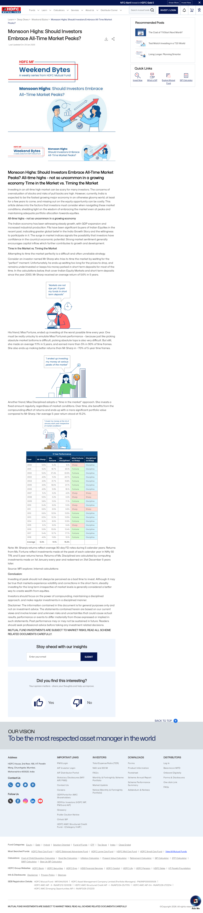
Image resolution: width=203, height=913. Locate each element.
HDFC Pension (143, 868)
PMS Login (62, 763)
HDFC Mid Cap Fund (127, 851)
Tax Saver (102, 844)
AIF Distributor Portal (68, 772)
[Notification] (184, 10)
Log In (167, 763)
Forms (131, 763)
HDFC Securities (55, 868)
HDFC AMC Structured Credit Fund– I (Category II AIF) (72, 825)
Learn (44, 10)
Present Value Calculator (114, 858)
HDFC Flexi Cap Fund (41, 851)
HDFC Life (128, 868)
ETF (92, 844)
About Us (89, 10)
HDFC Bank (38, 868)
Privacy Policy (48, 874)
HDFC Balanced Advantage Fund (72, 851)
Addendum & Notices (139, 789)
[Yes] (38, 703)
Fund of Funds (80, 844)
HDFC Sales (159, 868)
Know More (174, 2)
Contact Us (63, 785)
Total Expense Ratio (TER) (106, 763)
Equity (29, 844)
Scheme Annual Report (139, 777)
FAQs (166, 787)
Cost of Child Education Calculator (38, 858)
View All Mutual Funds (176, 851)
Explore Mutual (168, 82)
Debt (38, 844)
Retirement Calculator (141, 858)
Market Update (100, 785)
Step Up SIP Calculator (51, 861)
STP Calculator (179, 858)
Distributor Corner (109, 10)
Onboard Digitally (172, 772)
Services (75, 10)
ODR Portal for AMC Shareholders (67, 796)
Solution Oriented (61, 844)
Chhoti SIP (62, 819)
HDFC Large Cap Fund (102, 851)
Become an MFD (172, 768)
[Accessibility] (199, 10)
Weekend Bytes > (41, 19)
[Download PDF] (106, 39)
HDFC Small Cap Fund (151, 851)
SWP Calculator (29, 861)
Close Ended (125, 844)
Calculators (59, 10)
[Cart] (192, 10)
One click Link (170, 782)
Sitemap (62, 874)
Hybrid (46, 844)
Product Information (138, 768)
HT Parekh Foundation (179, 868)
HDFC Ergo (71, 868)
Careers (61, 789)
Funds (32, 10)
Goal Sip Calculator (67, 858)
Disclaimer (32, 874)
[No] (77, 703)
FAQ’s (95, 772)
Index (112, 844)
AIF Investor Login (66, 768)
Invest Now (186, 2)
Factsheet (133, 772)
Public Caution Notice (68, 814)
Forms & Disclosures (174, 777)
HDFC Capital (113, 868)
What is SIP (152, 80)
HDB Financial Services (91, 868)
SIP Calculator (186, 80)
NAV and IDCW (100, 768)
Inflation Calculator (90, 858)
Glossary (61, 809)
